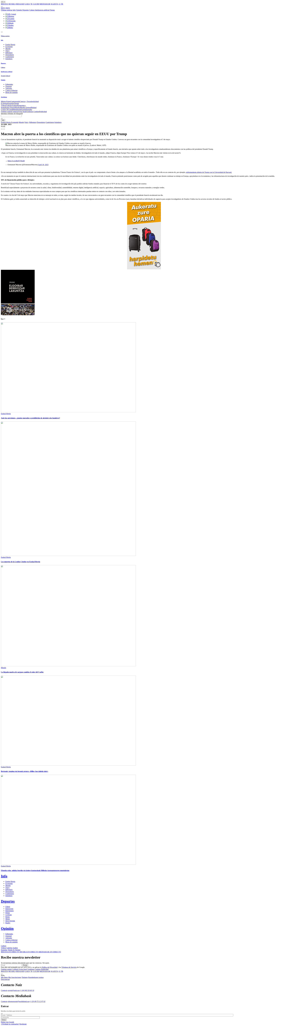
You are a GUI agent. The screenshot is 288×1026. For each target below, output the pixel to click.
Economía (9, 47)
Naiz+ (7, 51)
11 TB (61, 4)
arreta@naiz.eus (14, 990)
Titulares (25, 977)
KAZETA (54, 4)
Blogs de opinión (11, 92)
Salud (37, 101)
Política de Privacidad (49, 967)
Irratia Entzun (10, 107)
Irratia (3, 107)
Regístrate (23, 1024)
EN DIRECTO (10, 952)
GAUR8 (36, 4)
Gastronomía (15, 101)
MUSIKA (12, 4)
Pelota (7, 913)
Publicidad (43, 112)
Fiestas (52, 10)
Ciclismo (8, 915)
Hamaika (29, 110)
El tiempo (4, 103)
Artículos (8, 88)
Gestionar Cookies (32, 112)
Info (14, 10)
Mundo (8, 49)
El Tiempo (16, 950)
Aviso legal (22, 112)
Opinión (19, 10)
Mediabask (17, 110)
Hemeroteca (21, 105)
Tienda (16, 103)
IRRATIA (4, 4)
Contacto (15, 112)
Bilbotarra (8, 53)
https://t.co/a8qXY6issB (16, 161)
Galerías (9, 105)
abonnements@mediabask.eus (18, 1001)
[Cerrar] (2, 1013)
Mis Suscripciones (14, 977)
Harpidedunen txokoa (36, 977)
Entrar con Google (7, 1022)
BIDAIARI (20, 4)
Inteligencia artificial (42, 10)
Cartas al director (11, 90)
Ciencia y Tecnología (27, 101)
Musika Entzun (25, 107)
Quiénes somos (6, 112)
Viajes (8, 101)
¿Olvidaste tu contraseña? (10, 1024)
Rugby (7, 923)
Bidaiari (33, 107)
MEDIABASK (45, 4)
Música (3, 101)
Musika (17, 107)
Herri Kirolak (10, 921)
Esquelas (11, 103)
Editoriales (9, 84)
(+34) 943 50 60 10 (27, 990)
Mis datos (4, 977)
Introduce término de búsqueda (12, 114)
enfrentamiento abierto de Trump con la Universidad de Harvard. (209, 172)
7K (31, 4)
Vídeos (3, 105)
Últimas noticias (6, 10)
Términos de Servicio (69, 967)
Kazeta (23, 110)
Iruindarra (8, 59)
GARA (27, 4)
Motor (7, 919)
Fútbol (7, 907)
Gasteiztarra (9, 57)
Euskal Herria (10, 45)
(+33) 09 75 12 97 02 (37, 1001)
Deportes (25, 10)
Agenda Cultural (5, 75)
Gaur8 (10, 110)
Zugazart (8, 86)
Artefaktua (4, 97)
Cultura (32, 10)
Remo (7, 917)
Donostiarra (9, 55)
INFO (3, 8)
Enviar (25, 965)
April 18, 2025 (43, 165)
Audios (14, 105)
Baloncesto (9, 909)
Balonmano (9, 911)
